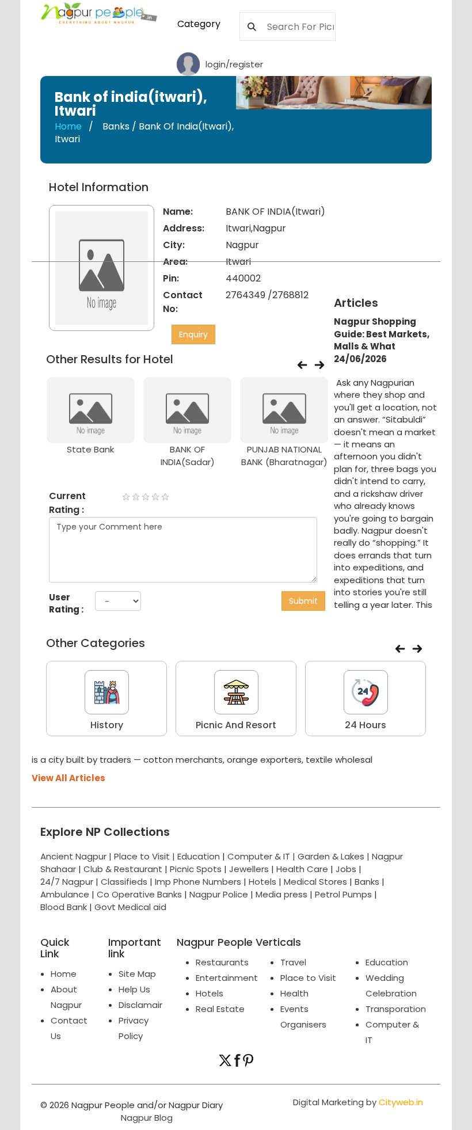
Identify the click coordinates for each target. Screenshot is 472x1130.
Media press (281, 894)
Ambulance (64, 894)
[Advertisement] (407, 238)
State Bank (90, 449)
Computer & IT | (262, 856)
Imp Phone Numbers (198, 882)
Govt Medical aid (130, 907)
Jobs (346, 869)
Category (198, 24)
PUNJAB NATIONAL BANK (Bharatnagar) (284, 455)
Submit (303, 601)
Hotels (262, 882)
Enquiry (193, 334)
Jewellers (249, 869)
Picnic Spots (196, 869)
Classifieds (124, 882)
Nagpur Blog (146, 1118)
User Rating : (66, 603)
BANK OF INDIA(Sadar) (188, 455)
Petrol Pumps (343, 894)
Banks (367, 882)
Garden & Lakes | (335, 856)
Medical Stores (315, 882)
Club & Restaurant (122, 869)
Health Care (302, 869)
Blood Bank (63, 907)
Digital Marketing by (358, 1102)
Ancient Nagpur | (77, 856)
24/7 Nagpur (66, 882)
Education (199, 856)
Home (68, 126)
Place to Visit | (145, 856)
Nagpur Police (218, 894)
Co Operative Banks (139, 894)
